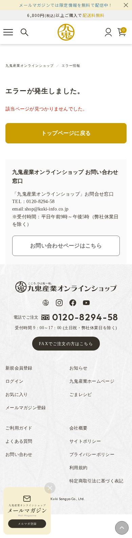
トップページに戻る (66, 133)
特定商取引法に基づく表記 (96, 481)
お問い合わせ (18, 454)
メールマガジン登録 (25, 407)
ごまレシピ (80, 394)
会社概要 (78, 428)
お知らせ (78, 368)
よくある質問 (18, 441)
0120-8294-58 (85, 317)
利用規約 (78, 467)
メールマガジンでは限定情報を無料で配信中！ (66, 5)
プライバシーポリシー (91, 454)
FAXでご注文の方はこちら (66, 343)
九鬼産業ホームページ (91, 381)
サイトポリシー (85, 441)
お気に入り (16, 394)
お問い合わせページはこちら (66, 245)
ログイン (14, 381)
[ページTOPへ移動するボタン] (122, 528)
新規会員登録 (18, 368)
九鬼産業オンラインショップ (29, 65)
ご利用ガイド (18, 428)
